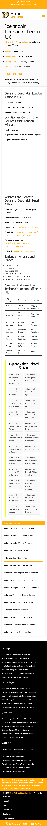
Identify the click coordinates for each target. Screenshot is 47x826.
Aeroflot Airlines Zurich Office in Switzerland (18, 666)
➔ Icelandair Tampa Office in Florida (15, 426)
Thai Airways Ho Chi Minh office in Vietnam (18, 749)
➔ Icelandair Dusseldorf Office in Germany (30, 485)
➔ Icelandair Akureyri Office (15, 413)
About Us (6, 801)
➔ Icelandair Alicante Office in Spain (15, 461)
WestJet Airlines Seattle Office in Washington (19, 696)
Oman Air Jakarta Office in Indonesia (15, 730)
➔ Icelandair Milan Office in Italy (31, 426)
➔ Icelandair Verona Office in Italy (15, 484)
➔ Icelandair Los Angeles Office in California (15, 403)
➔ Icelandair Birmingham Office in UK (30, 378)
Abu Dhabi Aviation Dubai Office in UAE (16, 689)
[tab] (43, 15)
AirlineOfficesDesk (12, 42)
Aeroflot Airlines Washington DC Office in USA (19, 662)
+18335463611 (24, 2)
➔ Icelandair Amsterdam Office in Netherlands (14, 379)
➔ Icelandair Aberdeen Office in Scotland (15, 498)
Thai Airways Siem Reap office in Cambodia (18, 764)
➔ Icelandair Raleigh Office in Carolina (32, 472)
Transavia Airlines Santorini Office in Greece (18, 707)
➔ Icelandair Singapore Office (32, 447)
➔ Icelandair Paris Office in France (31, 403)
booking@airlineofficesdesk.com (24, 4)
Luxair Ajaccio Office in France (13, 738)
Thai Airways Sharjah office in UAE (14, 772)
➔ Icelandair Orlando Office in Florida (14, 392)
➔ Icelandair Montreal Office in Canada (31, 415)
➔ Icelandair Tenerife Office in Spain (15, 449)
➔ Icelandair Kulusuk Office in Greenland (31, 461)
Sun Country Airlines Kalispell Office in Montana (19, 719)
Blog (4, 805)
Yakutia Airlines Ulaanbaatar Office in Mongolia (19, 692)
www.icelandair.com (22, 67)
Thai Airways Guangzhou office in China (16, 760)
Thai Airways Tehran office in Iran (14, 753)
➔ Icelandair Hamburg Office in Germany (15, 472)
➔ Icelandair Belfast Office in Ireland (15, 438)
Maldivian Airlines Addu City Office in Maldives (19, 734)
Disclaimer (7, 814)
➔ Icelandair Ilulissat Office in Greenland (32, 438)
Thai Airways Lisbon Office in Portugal (16, 655)
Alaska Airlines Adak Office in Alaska (15, 677)
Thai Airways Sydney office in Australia (16, 768)
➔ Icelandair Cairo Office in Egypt (31, 392)
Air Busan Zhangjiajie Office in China (15, 670)
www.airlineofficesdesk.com (21, 793)
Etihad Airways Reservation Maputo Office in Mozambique (23, 700)
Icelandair (26, 42)
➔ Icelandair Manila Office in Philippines (31, 498)
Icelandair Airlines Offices (24, 251)
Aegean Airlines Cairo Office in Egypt (15, 658)
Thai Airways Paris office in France (14, 757)
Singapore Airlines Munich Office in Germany (18, 726)
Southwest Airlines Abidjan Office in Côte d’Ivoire (20, 723)
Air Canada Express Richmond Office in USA (18, 673)
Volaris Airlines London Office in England (17, 704)
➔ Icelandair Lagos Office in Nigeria (31, 509)
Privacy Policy (8, 818)
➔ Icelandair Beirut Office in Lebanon (15, 509)
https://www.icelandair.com (26, 227)
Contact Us (7, 810)
